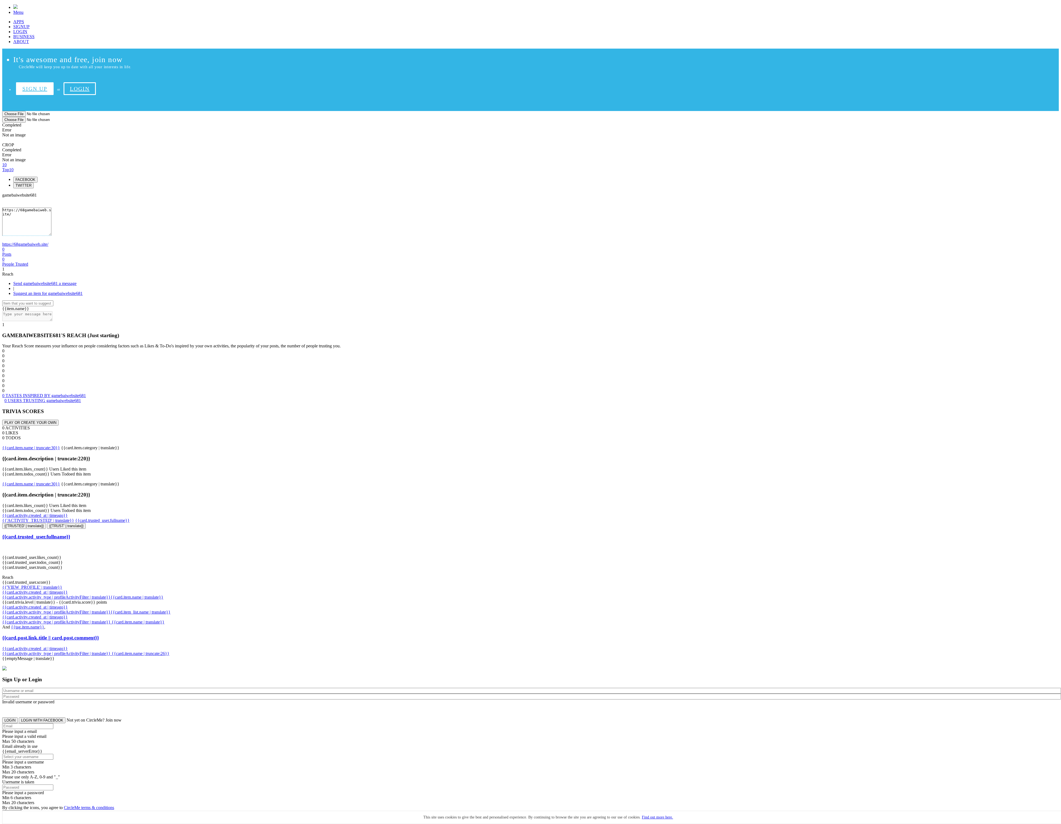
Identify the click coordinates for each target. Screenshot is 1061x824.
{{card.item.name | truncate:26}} (140, 653)
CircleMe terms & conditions (89, 807)
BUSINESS (24, 36)
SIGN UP (34, 89)
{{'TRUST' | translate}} (66, 526)
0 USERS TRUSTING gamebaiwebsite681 (42, 400)
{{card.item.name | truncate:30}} (31, 447)
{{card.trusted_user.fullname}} (102, 520)
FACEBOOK (25, 180)
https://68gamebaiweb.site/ (25, 244)
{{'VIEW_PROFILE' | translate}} (32, 587)
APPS (18, 21)
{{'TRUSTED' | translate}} (24, 526)
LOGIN (20, 31)
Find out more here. (657, 817)
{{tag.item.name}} (27, 627)
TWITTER (23, 185)
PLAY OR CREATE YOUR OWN (30, 423)
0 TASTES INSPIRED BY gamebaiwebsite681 (44, 395)
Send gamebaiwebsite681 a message (45, 283)
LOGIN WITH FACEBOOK (42, 720)
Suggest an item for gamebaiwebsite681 (48, 293)
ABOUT (21, 41)
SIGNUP (21, 26)
